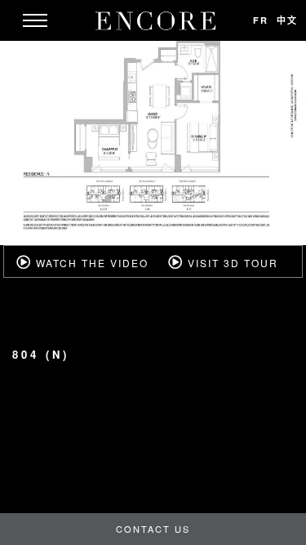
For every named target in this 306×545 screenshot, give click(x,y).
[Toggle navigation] (35, 20)
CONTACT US (153, 528)
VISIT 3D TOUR (231, 263)
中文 (287, 20)
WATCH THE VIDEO (90, 263)
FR (260, 20)
